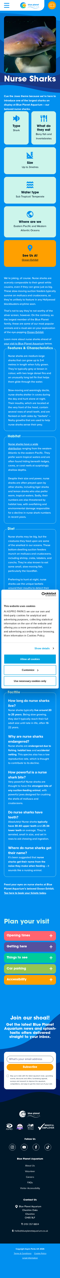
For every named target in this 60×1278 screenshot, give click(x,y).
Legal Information (30, 1258)
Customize (28, 670)
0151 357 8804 (30, 1224)
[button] (6, 5)
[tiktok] (47, 1147)
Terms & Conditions (23, 1254)
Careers (30, 1177)
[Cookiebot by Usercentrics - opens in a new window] (42, 594)
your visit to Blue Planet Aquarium (24, 343)
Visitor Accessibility (30, 1188)
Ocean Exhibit (35, 332)
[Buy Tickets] (52, 5)
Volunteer (30, 1171)
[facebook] (36, 1147)
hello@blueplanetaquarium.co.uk (30, 1230)
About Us (30, 1166)
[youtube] (24, 1147)
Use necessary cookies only (30, 680)
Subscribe (30, 1067)
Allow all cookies (30, 658)
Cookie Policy (40, 1254)
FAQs (30, 1182)
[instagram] (12, 1147)
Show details (42, 648)
